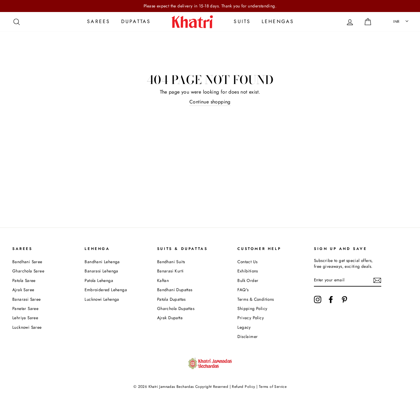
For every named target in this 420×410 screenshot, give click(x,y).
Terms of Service (273, 386)
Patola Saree (24, 280)
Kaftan (163, 280)
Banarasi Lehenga (101, 271)
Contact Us (247, 262)
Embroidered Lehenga (106, 290)
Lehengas (278, 21)
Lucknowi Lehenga (102, 299)
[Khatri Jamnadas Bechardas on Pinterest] (344, 299)
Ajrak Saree (23, 290)
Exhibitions (247, 271)
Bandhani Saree (27, 262)
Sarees (98, 21)
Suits (242, 21)
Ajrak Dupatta (170, 318)
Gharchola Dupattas (175, 308)
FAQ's (242, 290)
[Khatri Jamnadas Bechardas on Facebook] (331, 299)
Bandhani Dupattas (174, 290)
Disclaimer (247, 336)
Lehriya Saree (25, 318)
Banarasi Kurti (170, 271)
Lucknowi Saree (27, 327)
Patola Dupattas (171, 299)
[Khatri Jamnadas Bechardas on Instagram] (317, 299)
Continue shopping (210, 101)
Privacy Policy (250, 318)
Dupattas (136, 21)
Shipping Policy (252, 308)
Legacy (244, 327)
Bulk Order (247, 280)
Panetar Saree (25, 308)
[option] (210, 6)
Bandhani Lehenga (102, 262)
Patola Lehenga (99, 280)
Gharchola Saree (28, 271)
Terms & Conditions (255, 299)
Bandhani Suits (171, 262)
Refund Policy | (245, 386)
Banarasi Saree (26, 299)
